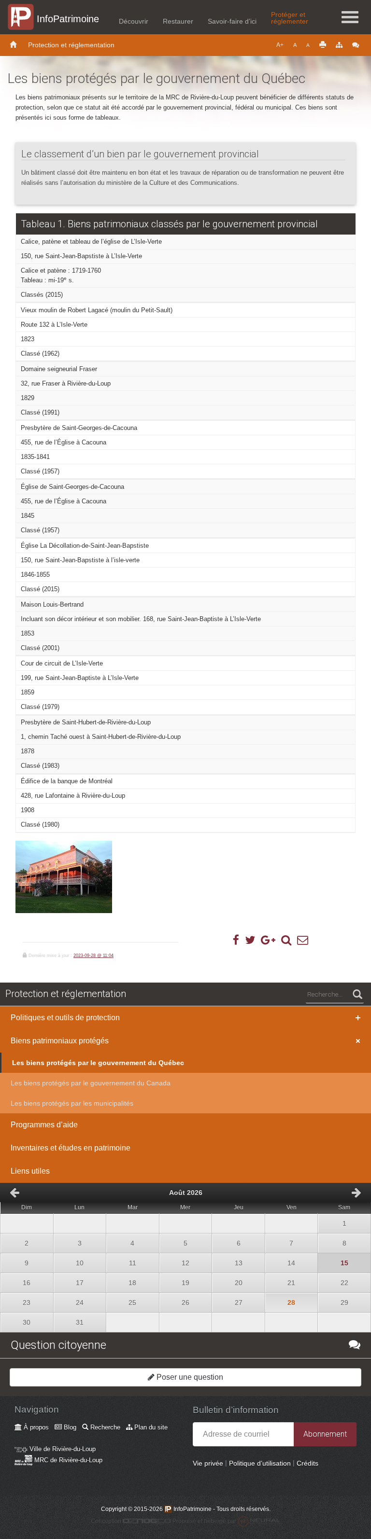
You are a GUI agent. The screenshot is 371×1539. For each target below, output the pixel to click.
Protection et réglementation (71, 45)
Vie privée (208, 1463)
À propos (35, 1427)
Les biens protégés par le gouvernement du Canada (91, 1083)
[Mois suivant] (356, 1192)
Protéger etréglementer (289, 18)
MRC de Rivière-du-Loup (67, 1460)
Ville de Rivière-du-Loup (62, 1449)
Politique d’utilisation (260, 1463)
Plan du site (150, 1427)
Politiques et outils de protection (65, 1017)
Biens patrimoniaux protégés (60, 1041)
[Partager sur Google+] (268, 940)
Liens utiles (30, 1171)
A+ (280, 45)
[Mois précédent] (14, 1192)
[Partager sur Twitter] (250, 940)
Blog (69, 1427)
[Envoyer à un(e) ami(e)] (302, 940)
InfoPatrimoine (68, 19)
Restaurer (178, 21)
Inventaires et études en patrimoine (70, 1148)
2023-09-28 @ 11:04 (93, 955)
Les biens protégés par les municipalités (72, 1103)
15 (333, 1260)
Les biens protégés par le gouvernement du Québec (98, 1063)
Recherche (104, 1427)
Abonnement (325, 1434)
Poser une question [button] (189, 1377)
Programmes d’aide (44, 1125)
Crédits (307, 1463)
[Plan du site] (339, 45)
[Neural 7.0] (259, 1521)
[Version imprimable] (322, 45)
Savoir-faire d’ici (232, 21)
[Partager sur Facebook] (236, 940)
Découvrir (133, 21)
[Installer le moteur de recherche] (286, 940)
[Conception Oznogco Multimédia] (147, 1521)
